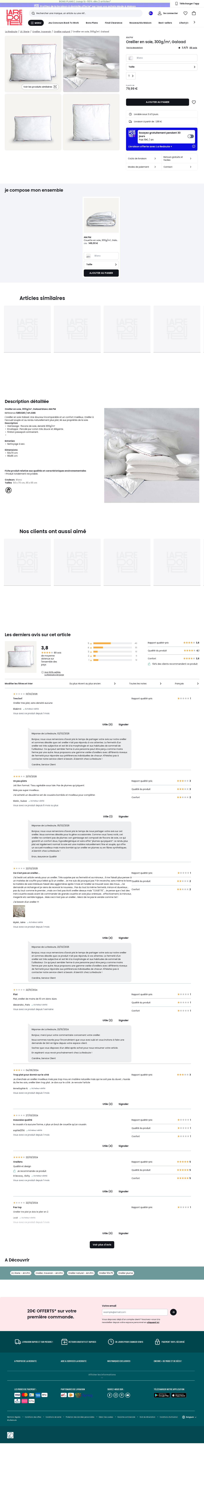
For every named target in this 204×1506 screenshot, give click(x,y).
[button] (193, 13)
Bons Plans (92, 22)
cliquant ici (153, 1322)
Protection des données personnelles (80, 1417)
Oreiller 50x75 (106, 1273)
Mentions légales (13, 1417)
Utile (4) (107, 938)
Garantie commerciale (127, 1417)
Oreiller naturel (62, 31)
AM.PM (129, 37)
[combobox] (93, 683)
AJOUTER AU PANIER (157, 102)
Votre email (109, 1306)
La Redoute (11, 31)
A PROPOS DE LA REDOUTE (25, 1361)
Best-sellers (165, 22)
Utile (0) (107, 724)
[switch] (166, 136)
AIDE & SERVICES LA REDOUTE (73, 1361)
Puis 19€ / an (160, 136)
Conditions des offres (33, 1417)
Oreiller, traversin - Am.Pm (49, 1273)
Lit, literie (24, 31)
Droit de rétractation (148, 1417)
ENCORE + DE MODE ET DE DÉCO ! (168, 1361)
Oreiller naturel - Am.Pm (80, 1273)
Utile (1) (108, 816)
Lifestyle (184, 22)
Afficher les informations (102, 1374)
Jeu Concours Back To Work (63, 22)
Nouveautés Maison (140, 22)
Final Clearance (113, 22)
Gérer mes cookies (106, 1417)
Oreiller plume (125, 1273)
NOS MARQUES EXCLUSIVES (118, 1361)
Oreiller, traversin (41, 31)
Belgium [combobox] (190, 1417)
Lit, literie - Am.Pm (20, 1273)
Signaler (124, 724)
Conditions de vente (54, 1417)
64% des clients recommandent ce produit (175, 663)
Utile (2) (108, 1020)
